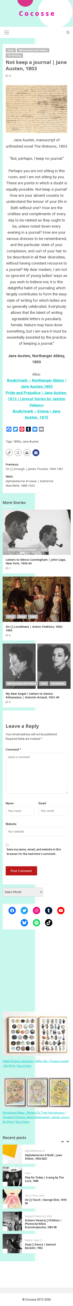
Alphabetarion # (35, 1151)
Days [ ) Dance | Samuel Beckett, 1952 (40, 1246)
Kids (49, 1216)
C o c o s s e (36, 13)
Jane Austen (30, 441)
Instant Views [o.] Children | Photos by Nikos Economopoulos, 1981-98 (43, 1224)
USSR (33, 616)
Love (44, 549)
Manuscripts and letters (33, 50)
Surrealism (57, 683)
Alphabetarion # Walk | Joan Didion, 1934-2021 (43, 1156)
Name (10, 803)
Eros (35, 1195)
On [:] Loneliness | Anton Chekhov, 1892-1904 (34, 628)
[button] (7, 32)
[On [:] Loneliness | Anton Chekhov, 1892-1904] (37, 599)
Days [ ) (37, 1240)
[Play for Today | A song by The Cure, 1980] (12, 1176)
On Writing (14, 55)
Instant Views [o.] (35, 1216)
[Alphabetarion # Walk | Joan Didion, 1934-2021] (12, 1154)
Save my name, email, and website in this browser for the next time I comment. (34, 852)
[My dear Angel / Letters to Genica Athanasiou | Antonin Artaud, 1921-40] (37, 666)
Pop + (28, 1173)
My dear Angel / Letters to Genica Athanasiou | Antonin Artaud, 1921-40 (32, 695)
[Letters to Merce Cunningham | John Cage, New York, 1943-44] (37, 532)
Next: (29, 480)
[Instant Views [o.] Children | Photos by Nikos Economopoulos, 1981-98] (12, 1221)
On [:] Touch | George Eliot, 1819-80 (46, 1201)
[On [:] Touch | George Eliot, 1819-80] (12, 1199)
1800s (17, 441)
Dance (28, 1240)
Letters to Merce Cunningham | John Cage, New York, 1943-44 (36, 561)
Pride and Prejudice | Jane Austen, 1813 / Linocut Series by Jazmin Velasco (36, 398)
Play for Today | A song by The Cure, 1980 (44, 1179)
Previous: (34, 466)
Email (42, 803)
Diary (11, 50)
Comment (13, 749)
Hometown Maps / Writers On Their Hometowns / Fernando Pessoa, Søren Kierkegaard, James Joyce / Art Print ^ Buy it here (36, 1117)
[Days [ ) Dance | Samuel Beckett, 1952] (12, 1243)
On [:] (11, 616)
